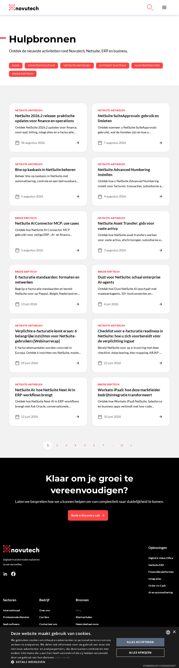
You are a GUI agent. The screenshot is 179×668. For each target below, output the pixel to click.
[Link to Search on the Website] (150, 7)
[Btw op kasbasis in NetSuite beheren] (48, 181)
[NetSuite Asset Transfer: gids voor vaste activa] (131, 235)
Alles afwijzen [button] (140, 652)
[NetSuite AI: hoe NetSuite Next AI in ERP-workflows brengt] (48, 401)
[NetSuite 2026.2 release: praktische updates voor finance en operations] (48, 127)
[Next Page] (130, 445)
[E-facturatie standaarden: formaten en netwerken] (48, 288)
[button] (164, 7)
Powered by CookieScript (159, 665)
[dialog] (89, 647)
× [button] (174, 632)
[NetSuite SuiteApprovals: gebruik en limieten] (131, 127)
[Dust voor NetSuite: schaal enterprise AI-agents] (131, 288)
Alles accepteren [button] (140, 642)
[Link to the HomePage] (24, 7)
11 (121, 445)
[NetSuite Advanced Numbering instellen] (131, 181)
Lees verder (63, 657)
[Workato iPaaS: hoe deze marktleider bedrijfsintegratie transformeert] (131, 401)
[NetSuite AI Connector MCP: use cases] (48, 235)
